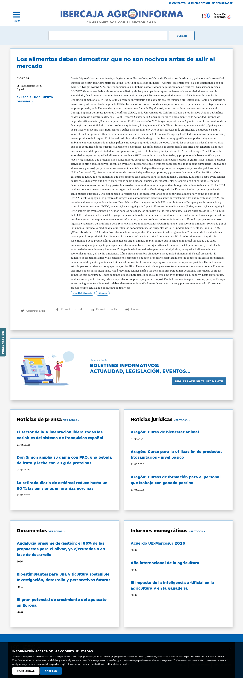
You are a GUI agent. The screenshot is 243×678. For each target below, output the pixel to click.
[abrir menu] (16, 14)
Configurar (26, 671)
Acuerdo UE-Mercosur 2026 (158, 543)
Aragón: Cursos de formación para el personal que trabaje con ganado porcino (176, 479)
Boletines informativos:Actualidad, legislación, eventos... (140, 367)
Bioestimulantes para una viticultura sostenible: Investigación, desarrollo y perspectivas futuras (64, 576)
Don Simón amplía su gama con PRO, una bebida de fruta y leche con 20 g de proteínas (64, 459)
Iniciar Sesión (200, 3)
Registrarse (224, 3)
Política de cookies (120, 664)
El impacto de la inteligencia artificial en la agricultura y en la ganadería (172, 585)
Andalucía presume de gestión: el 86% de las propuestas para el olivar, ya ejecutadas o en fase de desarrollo (61, 548)
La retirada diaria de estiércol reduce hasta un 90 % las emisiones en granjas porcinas (62, 485)
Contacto (179, 3)
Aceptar (51, 671)
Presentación (3, 342)
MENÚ (17, 20)
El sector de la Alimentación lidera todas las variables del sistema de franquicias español (60, 434)
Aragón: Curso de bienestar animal (165, 432)
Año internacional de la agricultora (165, 562)
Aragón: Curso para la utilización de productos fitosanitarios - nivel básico (176, 454)
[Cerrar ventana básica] (230, 649)
